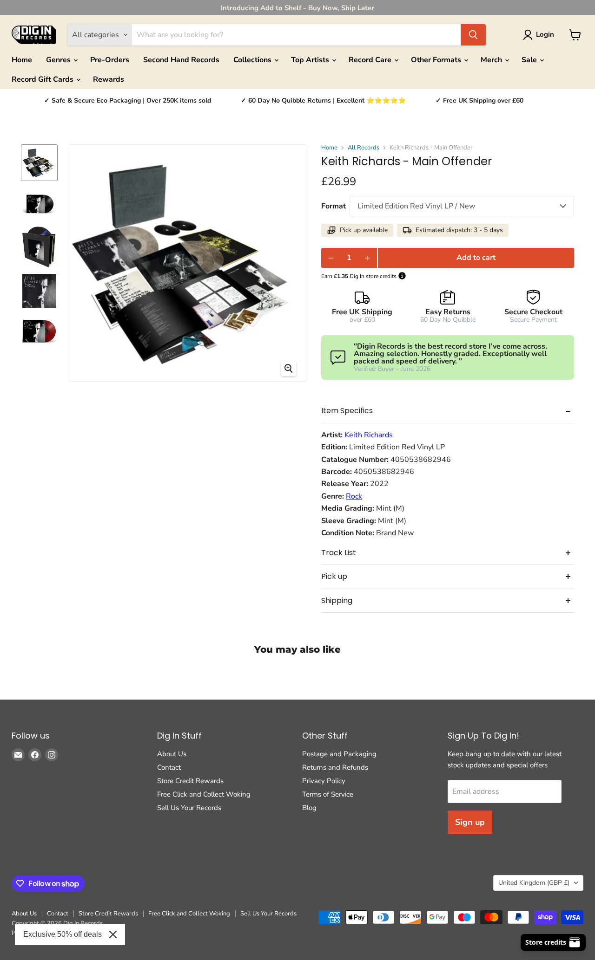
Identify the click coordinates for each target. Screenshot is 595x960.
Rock (354, 496)
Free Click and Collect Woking (204, 794)
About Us (171, 754)
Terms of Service (327, 794)
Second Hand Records (181, 60)
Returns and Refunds (335, 767)
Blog (309, 807)
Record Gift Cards (43, 79)
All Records (363, 147)
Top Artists (311, 60)
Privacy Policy (323, 780)
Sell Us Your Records (189, 807)
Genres (59, 60)
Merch (492, 60)
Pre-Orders (109, 60)
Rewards (108, 79)
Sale (530, 60)
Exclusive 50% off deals (62, 934)
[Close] (113, 934)
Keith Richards (368, 435)
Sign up (470, 822)
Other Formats (437, 60)
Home (22, 60)
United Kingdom (533, 882)
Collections (253, 60)
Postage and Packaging (339, 754)
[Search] (473, 34)
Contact (169, 767)
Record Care (371, 60)
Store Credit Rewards (190, 780)
